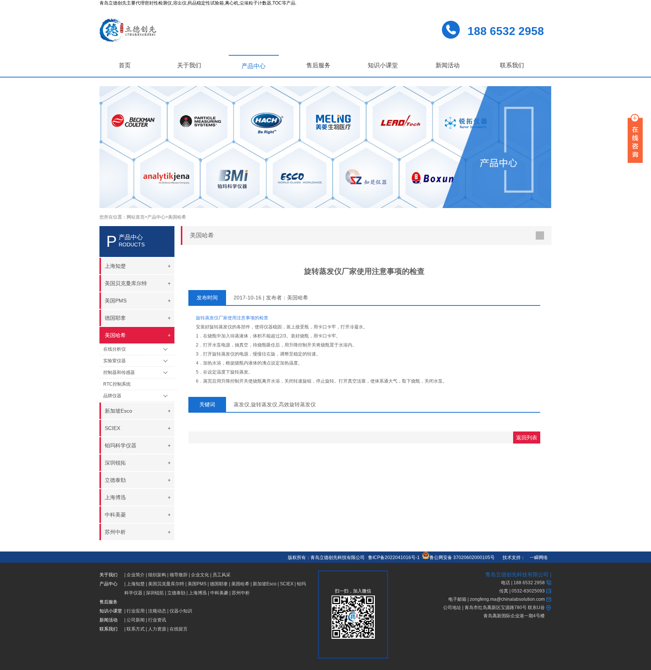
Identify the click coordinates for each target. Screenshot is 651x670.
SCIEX (286, 583)
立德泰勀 (176, 593)
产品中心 (253, 66)
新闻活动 (448, 65)
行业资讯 (157, 620)
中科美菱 (219, 593)
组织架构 (157, 574)
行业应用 (136, 611)
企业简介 (136, 574)
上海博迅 (198, 593)
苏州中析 (241, 593)
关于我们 (189, 65)
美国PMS (197, 583)
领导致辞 (179, 574)
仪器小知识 (181, 611)
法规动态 (157, 611)
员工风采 (221, 574)
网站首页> (137, 217)
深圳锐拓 (155, 593)
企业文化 (200, 574)
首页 (125, 65)
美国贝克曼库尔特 (166, 583)
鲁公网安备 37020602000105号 (462, 557)
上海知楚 (136, 583)
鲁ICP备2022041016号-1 (394, 557)
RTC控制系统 (117, 384)
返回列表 (526, 438)
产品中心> (157, 217)
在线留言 (179, 629)
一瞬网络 (536, 557)
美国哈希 (177, 217)
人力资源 (157, 629)
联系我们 (512, 65)
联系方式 (136, 629)
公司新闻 (136, 620)
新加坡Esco (265, 583)
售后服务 (318, 65)
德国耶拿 (219, 583)
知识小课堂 (383, 65)
